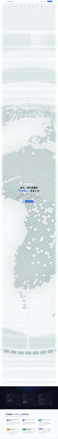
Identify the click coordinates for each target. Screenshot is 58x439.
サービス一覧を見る (29, 201)
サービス (38, 1)
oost (9, 1)
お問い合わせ (49, 1)
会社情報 (41, 1)
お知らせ (45, 1)
